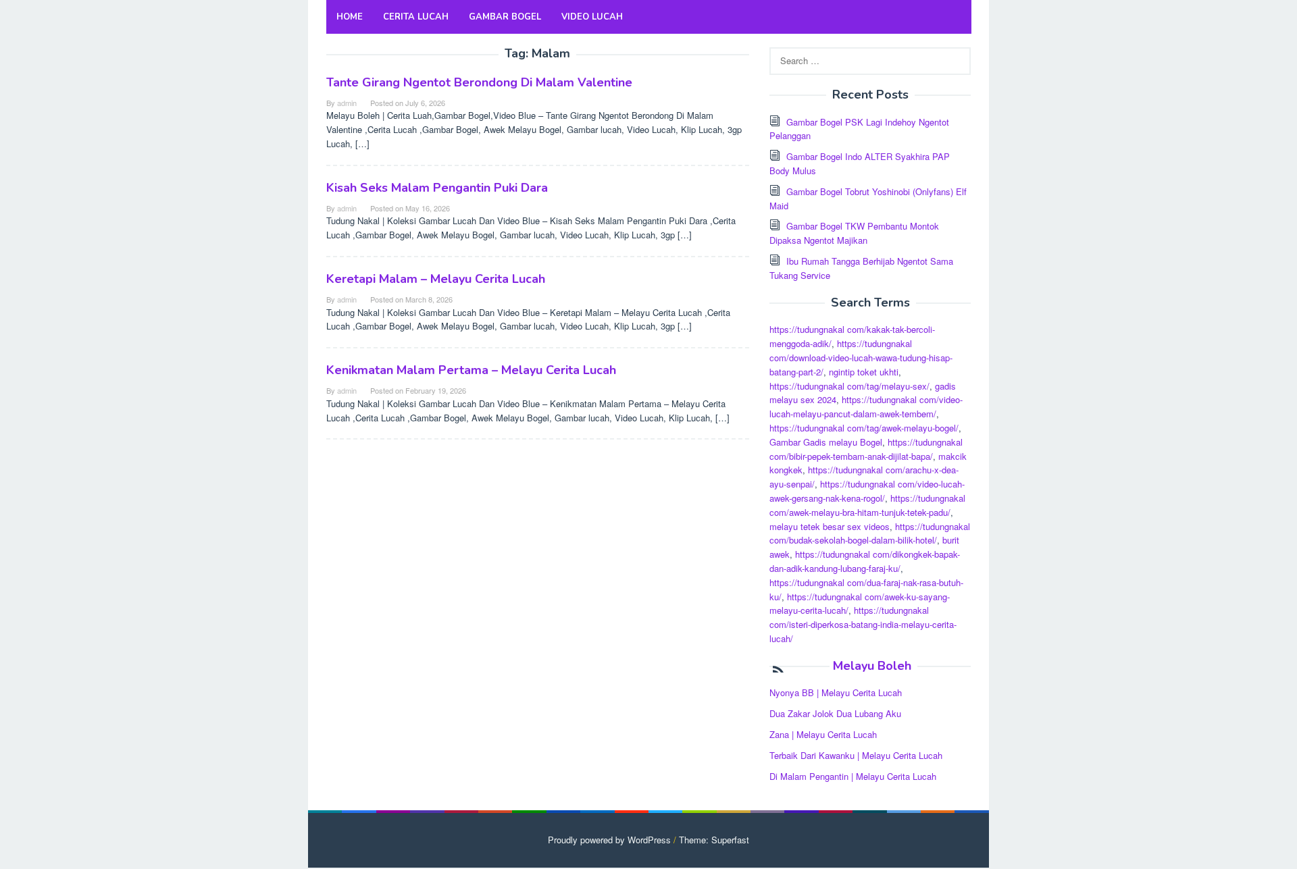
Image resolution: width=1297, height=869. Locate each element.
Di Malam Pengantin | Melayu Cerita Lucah (852, 776)
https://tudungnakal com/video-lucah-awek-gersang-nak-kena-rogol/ (867, 490)
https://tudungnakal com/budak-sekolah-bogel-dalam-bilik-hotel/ (869, 533)
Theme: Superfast (714, 839)
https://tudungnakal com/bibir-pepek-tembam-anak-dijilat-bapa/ (866, 449)
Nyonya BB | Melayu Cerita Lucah (835, 692)
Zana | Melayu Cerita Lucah (823, 734)
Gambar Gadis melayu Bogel (825, 442)
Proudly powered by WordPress (609, 839)
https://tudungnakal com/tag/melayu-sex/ (849, 385)
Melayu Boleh (872, 666)
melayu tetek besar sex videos (829, 526)
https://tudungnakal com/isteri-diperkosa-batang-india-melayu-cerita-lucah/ (863, 624)
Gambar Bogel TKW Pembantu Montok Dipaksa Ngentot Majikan (854, 232)
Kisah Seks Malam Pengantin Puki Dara (437, 188)
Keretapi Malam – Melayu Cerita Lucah (435, 279)
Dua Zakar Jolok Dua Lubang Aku (835, 713)
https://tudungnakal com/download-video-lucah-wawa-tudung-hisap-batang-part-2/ (860, 357)
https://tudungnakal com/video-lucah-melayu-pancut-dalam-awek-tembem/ (866, 406)
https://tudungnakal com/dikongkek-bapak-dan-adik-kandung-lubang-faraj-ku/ (864, 561)
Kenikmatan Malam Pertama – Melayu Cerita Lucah (471, 370)
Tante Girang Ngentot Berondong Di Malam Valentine (479, 82)
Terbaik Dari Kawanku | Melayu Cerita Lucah (855, 755)
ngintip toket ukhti (863, 371)
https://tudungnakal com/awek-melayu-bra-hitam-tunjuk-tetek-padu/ (867, 505)
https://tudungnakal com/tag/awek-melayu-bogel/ (864, 427)
